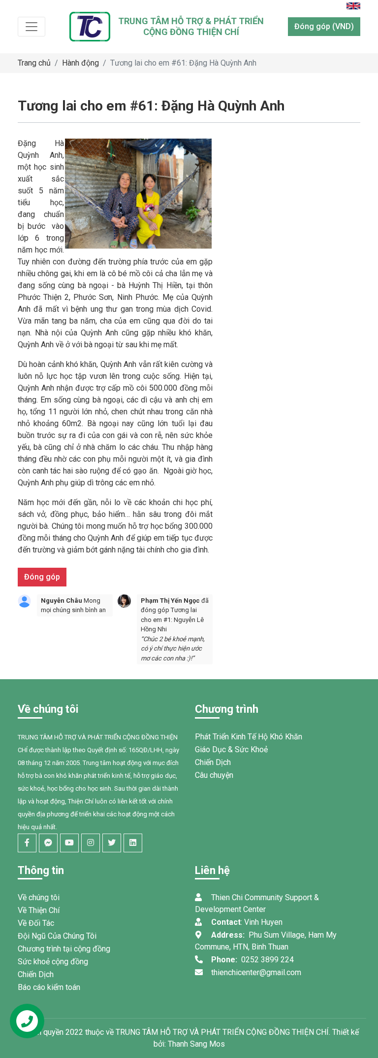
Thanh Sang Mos (196, 1044)
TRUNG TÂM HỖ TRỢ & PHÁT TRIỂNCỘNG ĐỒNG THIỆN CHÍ (191, 26)
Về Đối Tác (36, 923)
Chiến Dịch (213, 762)
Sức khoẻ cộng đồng (53, 961)
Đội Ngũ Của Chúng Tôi (57, 936)
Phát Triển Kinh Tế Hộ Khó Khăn (248, 736)
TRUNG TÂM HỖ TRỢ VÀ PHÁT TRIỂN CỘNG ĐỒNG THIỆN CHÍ (222, 1032)
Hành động (80, 63)
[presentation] (21, 629)
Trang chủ (34, 63)
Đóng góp (42, 577)
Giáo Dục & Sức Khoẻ (231, 749)
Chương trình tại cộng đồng (64, 948)
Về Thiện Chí (39, 910)
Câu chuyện (214, 775)
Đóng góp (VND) (324, 26)
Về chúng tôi (39, 897)
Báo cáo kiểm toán (49, 987)
